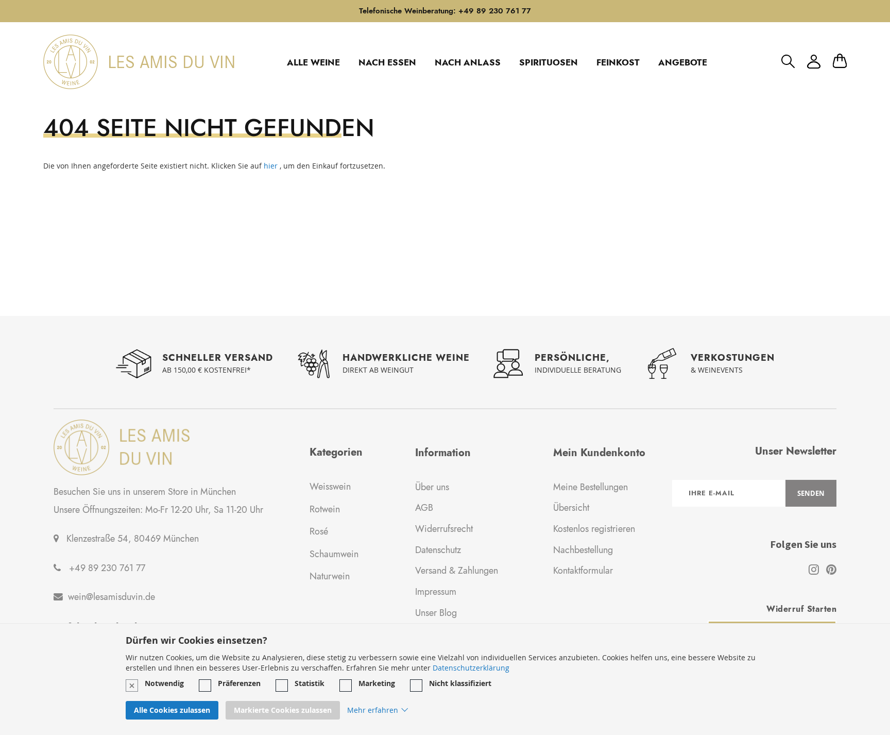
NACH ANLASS (468, 62)
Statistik (309, 683)
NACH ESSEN (387, 62)
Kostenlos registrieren (594, 529)
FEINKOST (618, 62)
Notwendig (164, 683)
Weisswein (330, 486)
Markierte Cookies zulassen (283, 710)
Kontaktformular (583, 570)
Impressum (435, 591)
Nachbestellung (583, 550)
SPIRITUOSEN (548, 62)
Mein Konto (813, 62)
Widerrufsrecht (444, 529)
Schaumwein (334, 554)
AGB (424, 507)
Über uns (432, 487)
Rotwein (325, 509)
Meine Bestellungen (590, 487)
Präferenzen (239, 683)
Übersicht (571, 507)
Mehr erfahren (372, 710)
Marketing (376, 683)
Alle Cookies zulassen (172, 710)
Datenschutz (438, 550)
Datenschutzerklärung (471, 668)
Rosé (319, 531)
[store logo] (138, 62)
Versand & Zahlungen (456, 570)
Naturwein (330, 576)
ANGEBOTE (682, 62)
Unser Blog (436, 613)
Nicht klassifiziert (460, 683)
